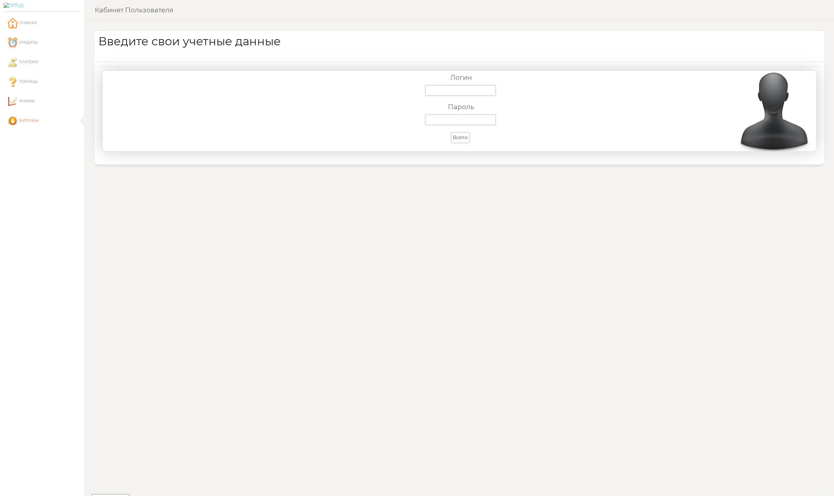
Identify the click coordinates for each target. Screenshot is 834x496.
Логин (461, 77)
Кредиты (28, 42)
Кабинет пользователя (134, 10)
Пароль (461, 107)
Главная (27, 23)
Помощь (28, 81)
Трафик (26, 101)
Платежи (28, 62)
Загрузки (28, 120)
